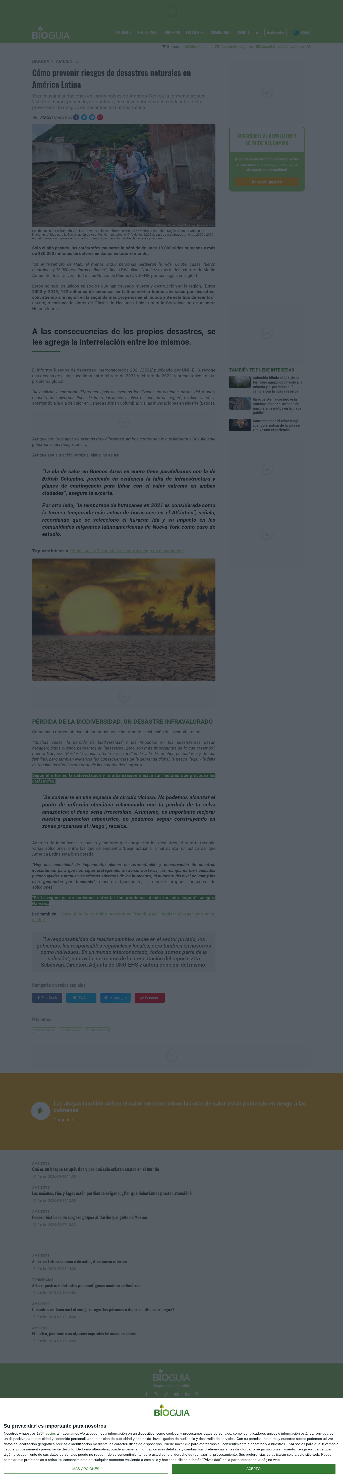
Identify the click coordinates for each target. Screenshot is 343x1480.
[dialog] (171, 1439)
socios (51, 1433)
